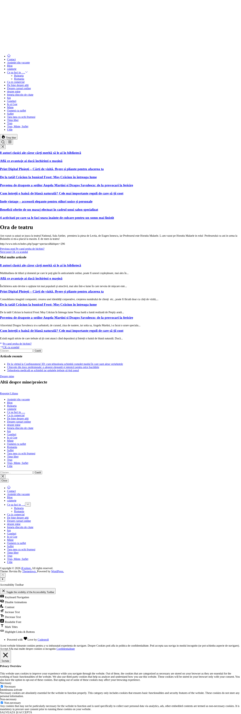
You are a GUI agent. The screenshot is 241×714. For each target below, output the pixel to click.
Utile (10, 129)
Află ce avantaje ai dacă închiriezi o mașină (31, 161)
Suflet (10, 113)
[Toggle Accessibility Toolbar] (2, 579)
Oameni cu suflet (16, 110)
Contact (11, 59)
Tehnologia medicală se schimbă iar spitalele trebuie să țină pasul (43, 370)
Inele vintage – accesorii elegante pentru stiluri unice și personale (46, 201)
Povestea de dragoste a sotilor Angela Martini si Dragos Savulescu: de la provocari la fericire (66, 185)
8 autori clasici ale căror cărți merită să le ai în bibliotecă (40, 153)
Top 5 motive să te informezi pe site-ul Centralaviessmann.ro (43, 15)
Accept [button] (4, 648)
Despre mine (7, 376)
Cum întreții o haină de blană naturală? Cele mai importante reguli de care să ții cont (61, 193)
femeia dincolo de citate (20, 94)
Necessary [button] (5, 683)
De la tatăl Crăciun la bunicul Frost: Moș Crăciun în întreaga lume (48, 177)
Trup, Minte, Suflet (17, 126)
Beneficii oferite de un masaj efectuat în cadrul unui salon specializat (49, 209)
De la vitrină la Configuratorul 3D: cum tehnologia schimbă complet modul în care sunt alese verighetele (65, 363)
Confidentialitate (65, 648)
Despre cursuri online (19, 88)
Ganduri (11, 101)
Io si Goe (12, 104)
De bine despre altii (18, 85)
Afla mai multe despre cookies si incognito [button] (32, 648)
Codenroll (43, 639)
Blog (10, 65)
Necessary (10, 686)
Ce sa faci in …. (16, 72)
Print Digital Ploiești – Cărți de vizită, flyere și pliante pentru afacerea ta (52, 169)
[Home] (9, 56)
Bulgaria (19, 75)
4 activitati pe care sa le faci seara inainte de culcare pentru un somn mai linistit (57, 218)
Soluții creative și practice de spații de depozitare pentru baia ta (45, 31)
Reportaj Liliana (9, 393)
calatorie (11, 68)
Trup (9, 123)
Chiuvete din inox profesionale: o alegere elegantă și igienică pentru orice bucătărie (53, 367)
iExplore (5, 1)
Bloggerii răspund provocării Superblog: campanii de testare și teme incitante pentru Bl (63, 39)
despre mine (13, 91)
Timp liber (13, 120)
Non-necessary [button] (8, 699)
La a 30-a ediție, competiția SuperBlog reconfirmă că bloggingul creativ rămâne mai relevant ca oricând (75, 23)
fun (9, 97)
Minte (10, 107)
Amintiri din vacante (18, 62)
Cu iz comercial (16, 81)
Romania (19, 78)
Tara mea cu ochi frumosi (21, 116)
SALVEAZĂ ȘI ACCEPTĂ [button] (16, 712)
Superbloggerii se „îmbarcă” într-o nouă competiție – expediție (45, 47)
